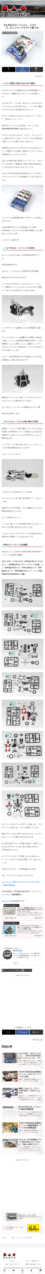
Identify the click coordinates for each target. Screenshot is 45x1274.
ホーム (12, 1261)
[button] (36, 69)
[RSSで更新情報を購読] (17, 963)
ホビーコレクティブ (12, 1264)
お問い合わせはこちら (33, 1264)
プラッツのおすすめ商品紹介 (12, 970)
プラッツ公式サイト (33, 1261)
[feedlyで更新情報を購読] (14, 963)
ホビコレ (5, 901)
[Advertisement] (22, 1000)
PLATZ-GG (17, 950)
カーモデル (28, 970)
